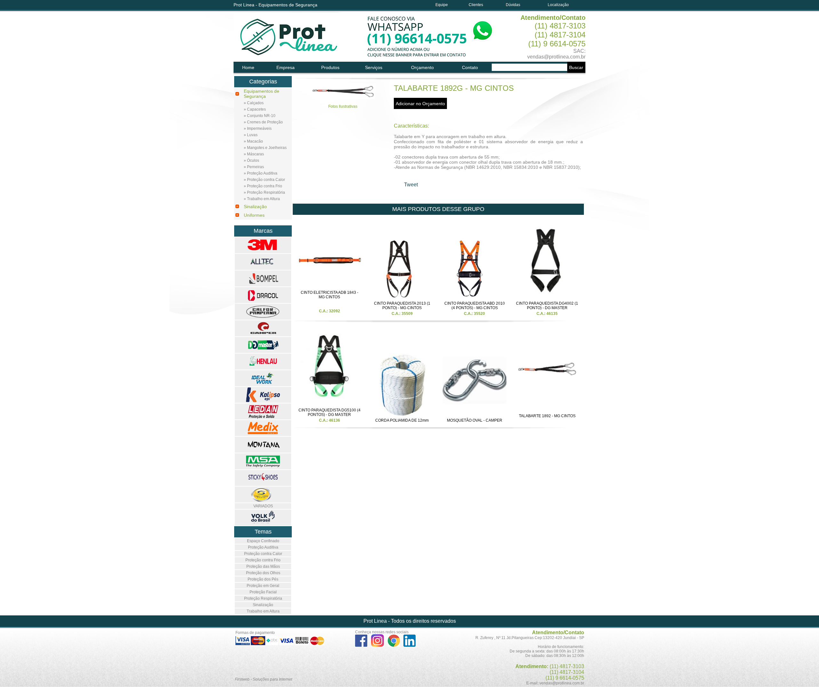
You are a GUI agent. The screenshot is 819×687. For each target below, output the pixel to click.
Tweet (411, 184)
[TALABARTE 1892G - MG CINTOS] (343, 97)
